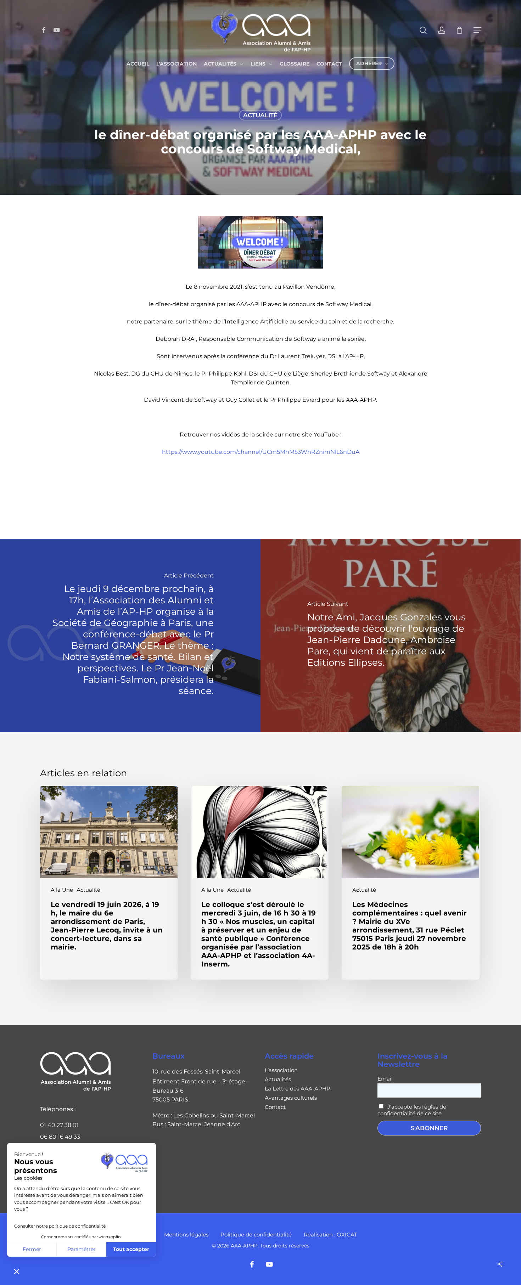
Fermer (32, 1249)
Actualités (278, 1079)
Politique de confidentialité (256, 1234)
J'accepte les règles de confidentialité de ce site (411, 1110)
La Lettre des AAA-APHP (297, 1089)
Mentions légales (186, 1234)
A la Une (62, 890)
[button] (16, 1271)
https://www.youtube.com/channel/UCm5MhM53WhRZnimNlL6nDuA (260, 452)
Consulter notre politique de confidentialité (60, 1226)
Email (385, 1078)
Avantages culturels (291, 1098)
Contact (275, 1107)
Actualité (260, 115)
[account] (441, 30)
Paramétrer (81, 1249)
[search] (423, 30)
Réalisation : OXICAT (330, 1234)
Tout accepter (131, 1249)
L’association (281, 1070)
